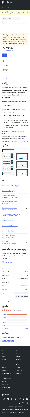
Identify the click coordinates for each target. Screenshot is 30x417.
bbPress (5, 384)
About (3, 351)
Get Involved (20, 365)
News (3, 354)
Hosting (17, 296)
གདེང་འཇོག (5, 65)
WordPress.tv (6, 373)
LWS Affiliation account (18, 131)
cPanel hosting (23, 141)
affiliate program (18, 293)
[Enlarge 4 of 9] (12, 168)
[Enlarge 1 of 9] (12, 151)
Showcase (19, 351)
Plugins (18, 356)
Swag (18, 373)
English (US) (25, 289)
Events (18, 368)
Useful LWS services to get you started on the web (10, 242)
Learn (3, 365)
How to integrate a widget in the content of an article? (10, 208)
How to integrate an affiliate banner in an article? (10, 202)
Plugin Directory (6, 7)
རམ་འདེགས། (6, 78)
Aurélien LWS (10, 50)
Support (4, 368)
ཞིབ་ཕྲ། (4, 61)
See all (26, 328)
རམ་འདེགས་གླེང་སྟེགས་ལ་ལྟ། (8, 341)
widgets (26, 296)
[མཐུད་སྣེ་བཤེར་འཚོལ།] (18, 18)
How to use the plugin (8, 191)
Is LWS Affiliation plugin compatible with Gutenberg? (10, 196)
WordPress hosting (12, 141)
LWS (16, 87)
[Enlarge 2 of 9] (12, 155)
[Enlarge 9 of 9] (26, 171)
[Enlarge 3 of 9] (12, 162)
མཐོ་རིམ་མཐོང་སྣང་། (6, 301)
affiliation (26, 293)
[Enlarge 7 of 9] (26, 155)
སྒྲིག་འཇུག (5, 70)
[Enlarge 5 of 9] (12, 174)
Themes (18, 354)
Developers (5, 370)
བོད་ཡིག (7, 395)
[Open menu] (27, 2)
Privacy (4, 359)
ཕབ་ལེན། (4, 55)
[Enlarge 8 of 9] (26, 163)
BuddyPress (6, 387)
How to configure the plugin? (10, 186)
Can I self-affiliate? (7, 221)
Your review (5, 328)
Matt (4, 381)
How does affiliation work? (10, 226)
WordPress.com (7, 379)
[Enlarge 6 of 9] (26, 151)
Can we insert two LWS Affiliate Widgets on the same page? (11, 214)
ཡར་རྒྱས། (5, 74)
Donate (19, 370)
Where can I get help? (8, 231)
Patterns (18, 359)
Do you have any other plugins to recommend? (8, 236)
